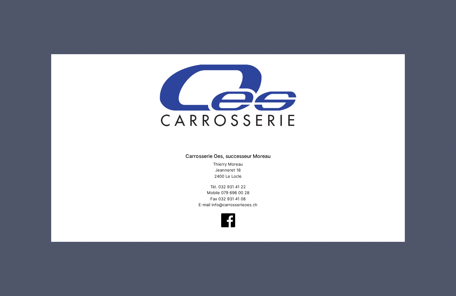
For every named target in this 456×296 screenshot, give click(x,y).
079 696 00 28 (235, 192)
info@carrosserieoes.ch (234, 204)
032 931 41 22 (232, 186)
